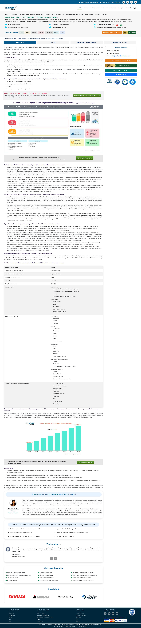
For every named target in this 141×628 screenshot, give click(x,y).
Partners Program (81, 615)
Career (10, 617)
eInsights (121, 8)
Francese (41, 32)
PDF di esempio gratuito (84, 158)
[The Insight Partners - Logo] (10, 8)
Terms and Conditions (43, 615)
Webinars (78, 617)
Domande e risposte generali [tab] (87, 42)
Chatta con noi (121, 75)
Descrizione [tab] (20, 42)
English (21, 32)
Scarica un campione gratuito (111, 32)
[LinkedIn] (131, 2)
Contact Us (129, 8)
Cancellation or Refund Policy (45, 617)
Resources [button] (112, 8)
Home (79, 7)
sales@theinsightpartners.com (89, 2)
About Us (11, 613)
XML (10, 621)
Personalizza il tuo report (121, 70)
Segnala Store (12, 38)
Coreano (56, 32)
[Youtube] (117, 614)
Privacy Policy (40, 613)
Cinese (62, 32)
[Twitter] (127, 2)
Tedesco (27, 32)
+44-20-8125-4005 (115, 2)
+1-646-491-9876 (106, 2)
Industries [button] (86, 8)
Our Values (40, 621)
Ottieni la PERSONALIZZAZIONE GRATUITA (87, 95)
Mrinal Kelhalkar (13, 509)
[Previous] (46, 558)
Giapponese (49, 32)
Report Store (95, 8)
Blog (77, 619)
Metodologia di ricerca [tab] (120, 42)
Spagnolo (34, 32)
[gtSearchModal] (135, 8)
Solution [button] (104, 8)
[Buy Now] (129, 32)
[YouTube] (135, 2)
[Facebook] (123, 2)
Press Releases (80, 613)
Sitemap (78, 621)
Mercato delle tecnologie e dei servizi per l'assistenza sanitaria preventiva (45, 38)
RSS (10, 619)
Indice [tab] (53, 42)
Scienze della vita (22, 38)
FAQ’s (38, 619)
